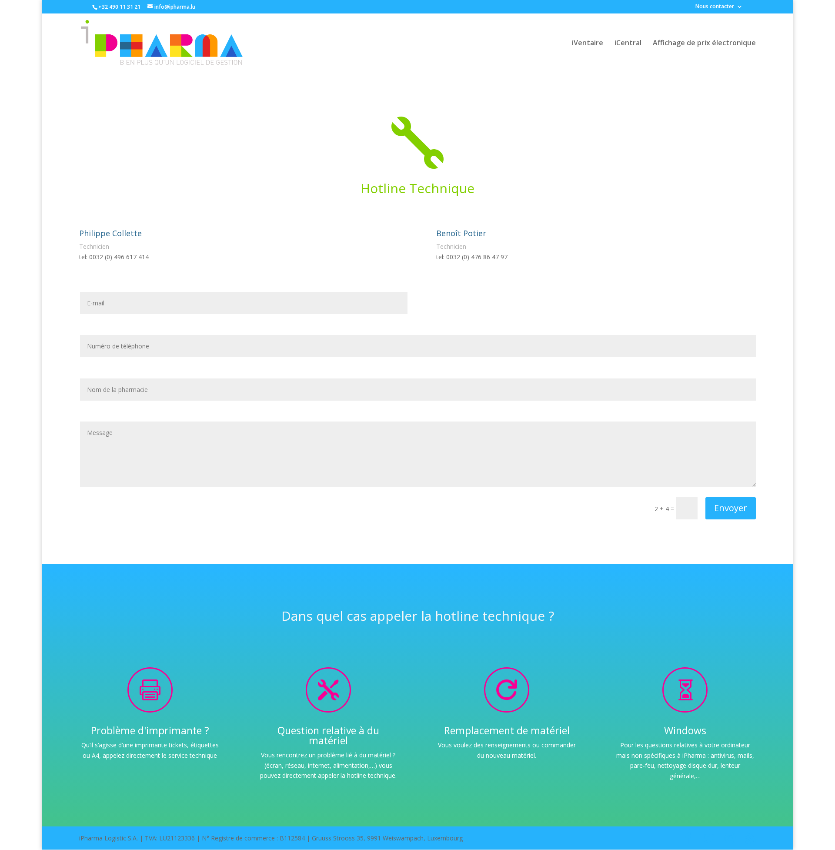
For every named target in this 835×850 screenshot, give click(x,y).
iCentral (628, 43)
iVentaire (587, 43)
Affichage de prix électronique (704, 43)
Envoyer (730, 508)
